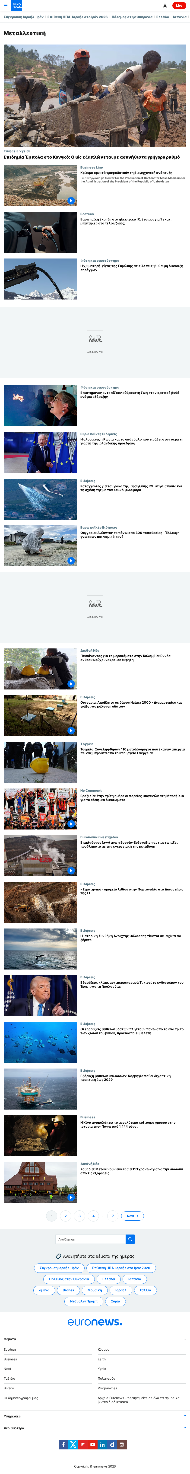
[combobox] (95, 1239)
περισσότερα (14, 1428)
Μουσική (95, 1290)
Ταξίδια (9, 1378)
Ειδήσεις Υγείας (17, 151)
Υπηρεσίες (12, 1416)
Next (130, 1216)
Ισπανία (180, 17)
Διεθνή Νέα (89, 650)
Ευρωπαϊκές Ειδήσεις (98, 434)
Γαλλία (145, 1290)
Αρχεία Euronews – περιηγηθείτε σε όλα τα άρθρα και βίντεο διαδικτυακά (139, 1400)
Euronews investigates (99, 837)
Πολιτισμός (106, 1378)
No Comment (91, 790)
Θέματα (10, 1339)
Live (179, 5)
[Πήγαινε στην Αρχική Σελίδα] (16, 5)
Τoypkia (86, 744)
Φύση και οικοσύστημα (99, 260)
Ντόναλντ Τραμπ (84, 1301)
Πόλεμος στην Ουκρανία (132, 17)
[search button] (130, 1239)
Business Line (91, 167)
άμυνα (44, 1290)
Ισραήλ (121, 1290)
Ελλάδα (162, 17)
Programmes (107, 1388)
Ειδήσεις (87, 480)
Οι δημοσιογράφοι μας (21, 1398)
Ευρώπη (10, 1349)
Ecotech (87, 214)
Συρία (115, 1301)
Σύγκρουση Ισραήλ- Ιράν (24, 17)
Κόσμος (103, 1349)
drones (68, 1290)
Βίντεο (9, 1388)
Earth (102, 1359)
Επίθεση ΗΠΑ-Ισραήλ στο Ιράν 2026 (78, 17)
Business (87, 1117)
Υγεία (102, 1369)
